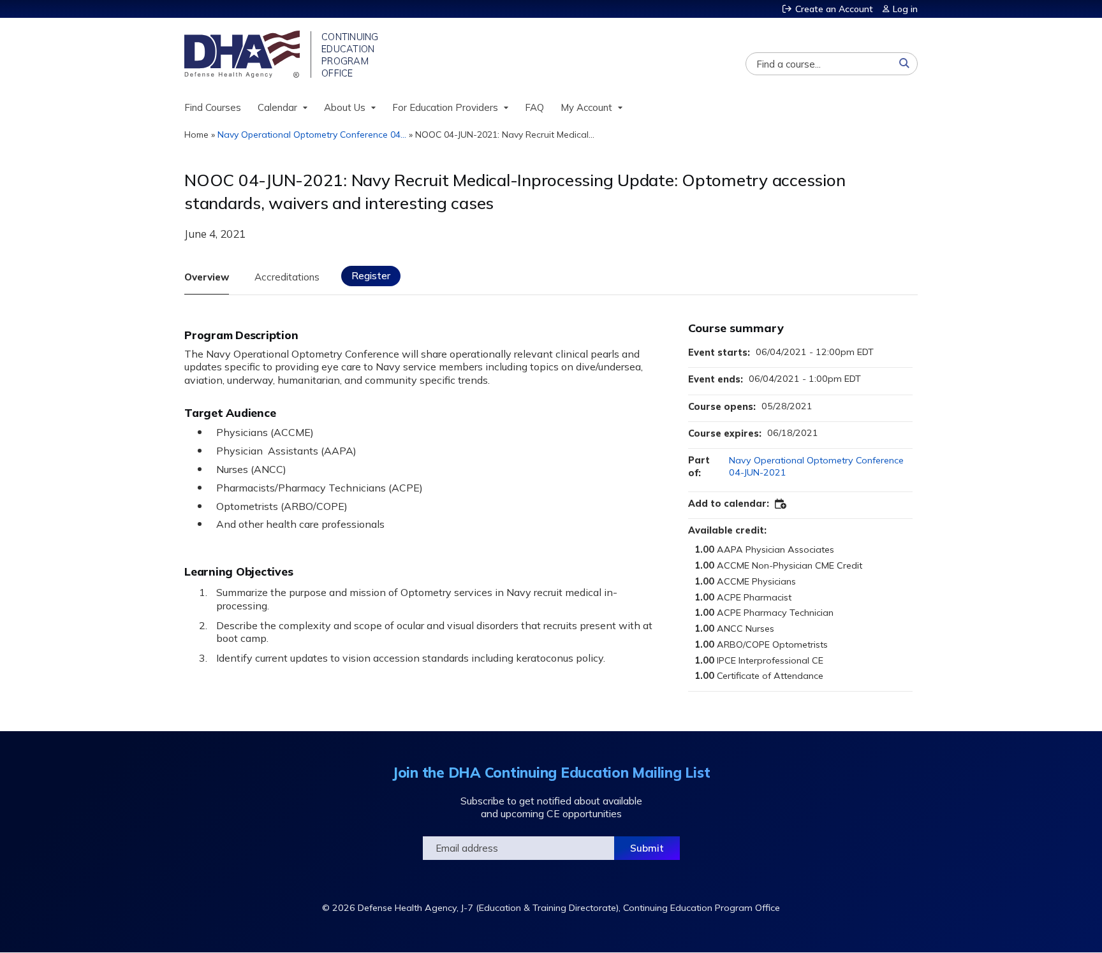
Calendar (277, 107)
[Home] (243, 54)
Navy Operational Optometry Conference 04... (311, 134)
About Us (344, 107)
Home (196, 134)
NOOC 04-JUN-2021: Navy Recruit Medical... (504, 134)
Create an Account (834, 8)
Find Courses (212, 107)
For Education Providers (445, 107)
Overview (206, 277)
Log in (905, 8)
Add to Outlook (781, 504)
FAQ (534, 107)
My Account (586, 107)
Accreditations (287, 277)
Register (370, 276)
